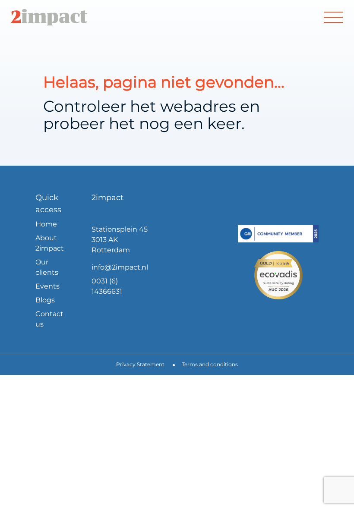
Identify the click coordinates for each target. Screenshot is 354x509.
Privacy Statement (140, 364)
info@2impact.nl (120, 267)
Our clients (46, 267)
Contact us (49, 319)
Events (47, 286)
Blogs (45, 300)
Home (46, 224)
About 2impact (49, 243)
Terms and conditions (210, 364)
